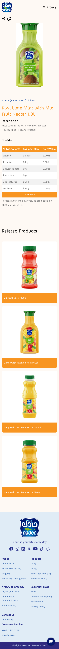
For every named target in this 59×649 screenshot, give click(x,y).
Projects (6, 573)
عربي (54, 7)
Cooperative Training (41, 596)
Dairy (33, 563)
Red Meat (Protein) (41, 573)
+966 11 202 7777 (10, 630)
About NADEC (9, 563)
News (34, 591)
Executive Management (14, 578)
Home (5, 100)
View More (29, 194)
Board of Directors (11, 568)
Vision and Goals (10, 591)
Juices (31, 100)
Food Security (9, 605)
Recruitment (37, 601)
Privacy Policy (38, 606)
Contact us (7, 619)
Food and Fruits (39, 578)
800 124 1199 (8, 635)
